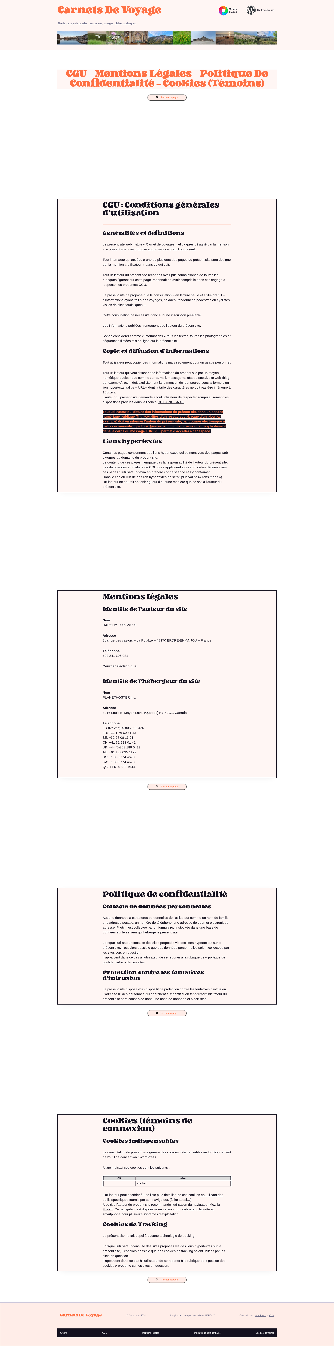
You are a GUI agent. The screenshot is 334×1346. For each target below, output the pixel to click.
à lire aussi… (180, 1200)
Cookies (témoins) (265, 1333)
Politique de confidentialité (207, 1333)
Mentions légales (150, 1333)
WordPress (260, 1315)
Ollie (271, 1315)
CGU (104, 1333)
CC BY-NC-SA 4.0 (171, 402)
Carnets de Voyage (109, 10)
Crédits (63, 1333)
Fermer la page (169, 97)
